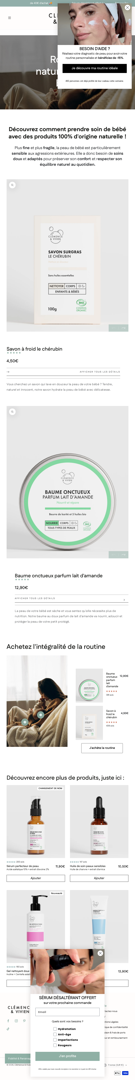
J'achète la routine (102, 748)
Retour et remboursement (113, 1038)
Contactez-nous (108, 1011)
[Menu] (10, 17)
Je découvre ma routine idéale (95, 68)
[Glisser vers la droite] (123, 328)
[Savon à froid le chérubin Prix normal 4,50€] (40, 715)
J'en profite (67, 1056)
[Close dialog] (100, 953)
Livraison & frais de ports (112, 1032)
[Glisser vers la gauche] (114, 328)
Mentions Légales (109, 1022)
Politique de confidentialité (114, 1027)
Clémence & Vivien (23, 1065)
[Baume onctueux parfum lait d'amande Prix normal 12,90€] (24, 722)
